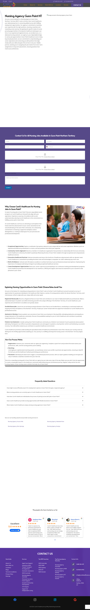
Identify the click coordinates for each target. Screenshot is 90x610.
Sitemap (8, 576)
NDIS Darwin (42, 572)
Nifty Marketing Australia (53, 606)
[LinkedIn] (55, 599)
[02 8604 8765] (74, 569)
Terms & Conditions (11, 572)
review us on (14, 530)
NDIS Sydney (42, 567)
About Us (8, 563)
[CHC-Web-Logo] (9, 5)
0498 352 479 (80, 564)
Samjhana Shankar (38, 519)
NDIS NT (41, 569)
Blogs (7, 569)
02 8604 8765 (80, 569)
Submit (8, 187)
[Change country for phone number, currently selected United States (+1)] (47, 147)
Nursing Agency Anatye (53, 426)
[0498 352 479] (74, 564)
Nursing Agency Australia (26, 576)
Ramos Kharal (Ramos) (77, 519)
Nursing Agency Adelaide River (55, 421)
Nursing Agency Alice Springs (16, 426)
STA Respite (25, 587)
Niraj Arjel (55, 519)
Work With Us (9, 565)
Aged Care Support (27, 563)
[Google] (75, 599)
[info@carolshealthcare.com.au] (74, 575)
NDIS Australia (26, 573)
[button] (43, 5)
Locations (8, 567)
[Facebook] (15, 599)
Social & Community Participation (27, 583)
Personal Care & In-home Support (27, 580)
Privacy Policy (9, 574)
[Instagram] (35, 599)
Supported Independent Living (27, 589)
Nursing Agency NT (60, 574)
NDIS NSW (41, 565)
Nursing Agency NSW (61, 568)
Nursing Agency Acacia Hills (15, 421)
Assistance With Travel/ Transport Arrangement (27, 567)
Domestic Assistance (28, 571)
